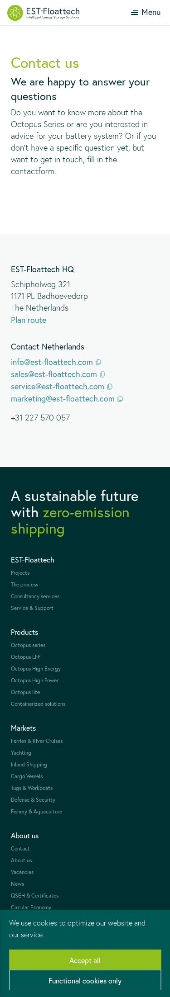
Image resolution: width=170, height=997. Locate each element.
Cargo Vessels (27, 776)
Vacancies (22, 872)
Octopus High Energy (36, 668)
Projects (20, 572)
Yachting (21, 752)
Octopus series (28, 645)
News (17, 883)
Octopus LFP (25, 656)
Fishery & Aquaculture (36, 811)
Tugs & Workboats (32, 787)
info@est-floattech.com (52, 361)
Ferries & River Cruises (37, 740)
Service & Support (32, 608)
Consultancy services (35, 596)
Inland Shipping (29, 764)
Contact (20, 848)
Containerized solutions (38, 703)
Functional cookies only (85, 980)
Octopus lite (25, 692)
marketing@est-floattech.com (63, 398)
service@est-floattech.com (57, 386)
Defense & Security (33, 799)
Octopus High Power (34, 680)
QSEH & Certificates (34, 895)
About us (21, 860)
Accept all (85, 960)
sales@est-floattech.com (54, 374)
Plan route (28, 319)
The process (24, 584)
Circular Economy (31, 907)
